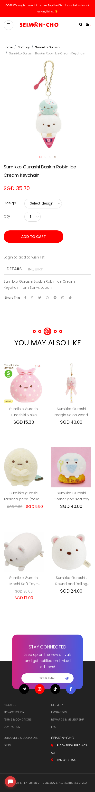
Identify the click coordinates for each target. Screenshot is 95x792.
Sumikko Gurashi (47, 47)
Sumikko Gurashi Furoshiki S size (23, 411)
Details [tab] (14, 269)
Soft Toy (24, 47)
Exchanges (59, 712)
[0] (88, 24)
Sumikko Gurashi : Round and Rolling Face (71, 581)
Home (8, 47)
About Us (10, 705)
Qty (7, 216)
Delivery (57, 705)
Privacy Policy (14, 712)
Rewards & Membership (67, 719)
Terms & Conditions (18, 719)
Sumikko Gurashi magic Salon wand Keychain (71, 412)
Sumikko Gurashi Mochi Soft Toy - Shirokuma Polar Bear (24, 581)
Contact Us (12, 727)
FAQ (53, 727)
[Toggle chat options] (10, 781)
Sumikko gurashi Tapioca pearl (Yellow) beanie (24, 496)
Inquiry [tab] (35, 269)
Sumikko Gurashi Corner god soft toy (71, 496)
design (10, 203)
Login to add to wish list (24, 257)
